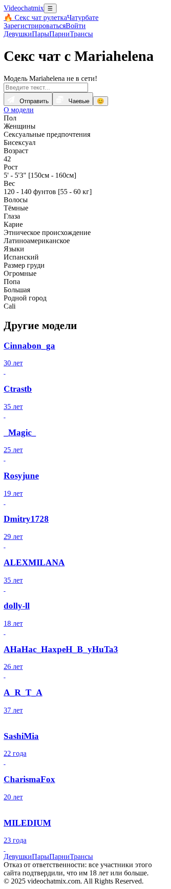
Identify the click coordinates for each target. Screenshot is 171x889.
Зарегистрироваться (35, 26)
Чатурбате (82, 17)
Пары (40, 34)
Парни (59, 34)
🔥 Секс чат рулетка (35, 17)
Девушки (18, 34)
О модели (19, 110)
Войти (76, 26)
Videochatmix (24, 8)
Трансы (81, 34)
